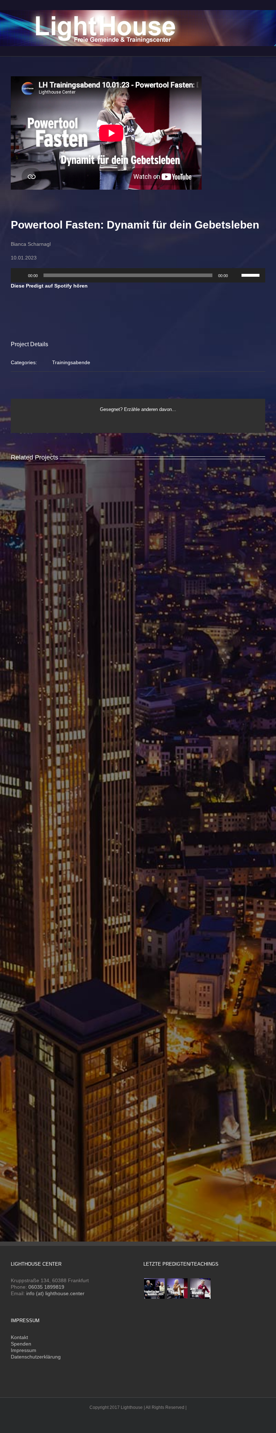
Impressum (23, 1350)
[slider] (252, 274)
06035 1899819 (46, 1287)
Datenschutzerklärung (36, 1357)
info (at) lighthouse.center (55, 1293)
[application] (138, 275)
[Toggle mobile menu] (262, 11)
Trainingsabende (71, 362)
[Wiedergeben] (20, 275)
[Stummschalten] (235, 275)
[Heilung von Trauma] (177, 1288)
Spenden (21, 1344)
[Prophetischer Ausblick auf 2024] (154, 1288)
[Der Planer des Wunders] (200, 1288)
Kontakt (19, 1337)
